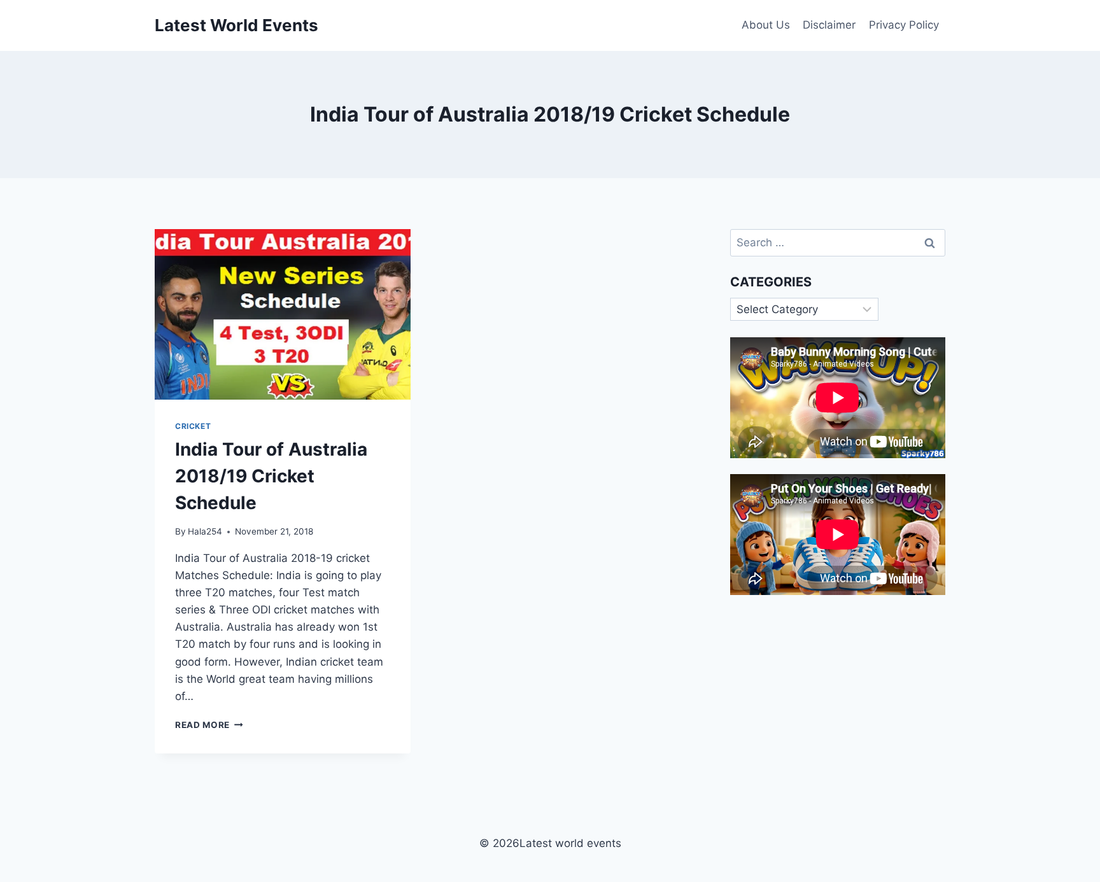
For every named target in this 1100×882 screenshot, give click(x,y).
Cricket (193, 426)
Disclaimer (829, 24)
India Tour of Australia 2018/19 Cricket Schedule (271, 476)
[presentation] (283, 314)
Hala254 (205, 531)
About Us (766, 24)
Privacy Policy (904, 24)
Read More (209, 725)
